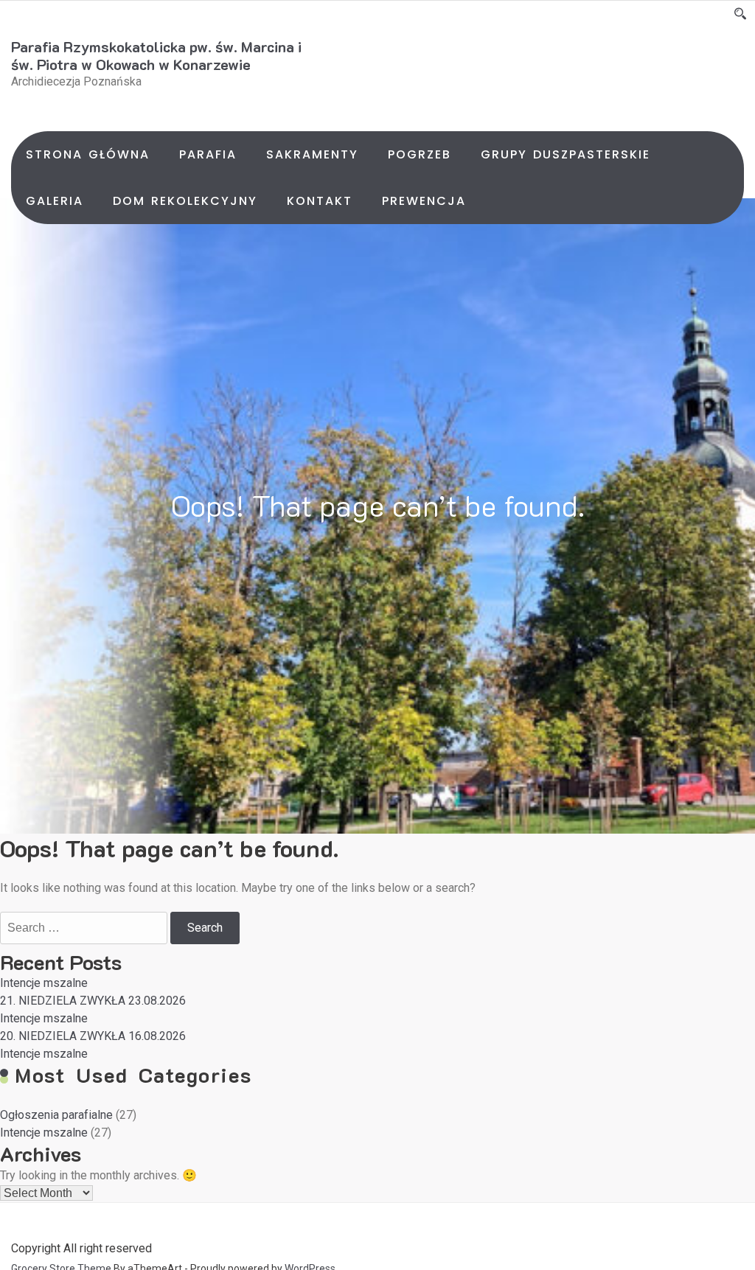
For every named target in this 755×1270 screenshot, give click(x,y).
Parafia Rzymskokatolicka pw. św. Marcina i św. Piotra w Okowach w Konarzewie (156, 55)
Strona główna (88, 154)
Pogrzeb (419, 154)
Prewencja (424, 200)
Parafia (208, 154)
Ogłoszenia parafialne (56, 1115)
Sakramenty (312, 154)
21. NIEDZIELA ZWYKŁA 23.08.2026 (93, 1001)
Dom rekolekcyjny (185, 200)
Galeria (54, 200)
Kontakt (319, 200)
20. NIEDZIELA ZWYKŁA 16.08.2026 (93, 1036)
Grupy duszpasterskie (565, 154)
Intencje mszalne (44, 983)
